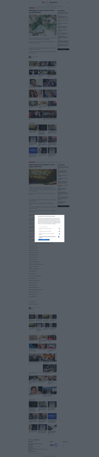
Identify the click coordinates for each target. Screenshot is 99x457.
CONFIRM (44, 239)
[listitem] (49, 226)
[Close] (63, 216)
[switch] (59, 228)
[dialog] (49, 228)
